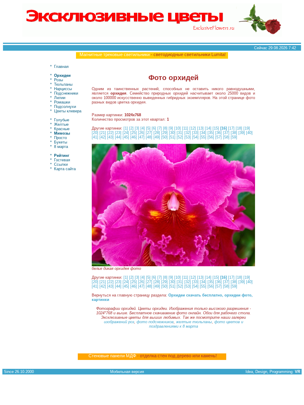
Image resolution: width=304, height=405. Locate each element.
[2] (131, 128)
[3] (137, 128)
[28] (156, 132)
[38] (234, 132)
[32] (187, 132)
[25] (133, 132)
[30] (172, 132)
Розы (58, 80)
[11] (185, 128)
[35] (211, 132)
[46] (133, 137)
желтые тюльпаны (194, 322)
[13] (200, 128)
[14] (208, 128)
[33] (195, 132)
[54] (195, 137)
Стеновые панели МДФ (112, 355)
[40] (249, 132)
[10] (177, 128)
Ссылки (61, 164)
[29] (164, 132)
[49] (156, 137)
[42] (102, 137)
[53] (187, 137)
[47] (141, 137)
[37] (226, 132)
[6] (154, 128)
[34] (203, 132)
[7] (159, 128)
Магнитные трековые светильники (115, 54)
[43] (110, 137)
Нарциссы (63, 89)
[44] (118, 137)
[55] (203, 137)
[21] (102, 132)
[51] (172, 137)
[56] (211, 137)
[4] (142, 128)
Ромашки (62, 102)
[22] (110, 132)
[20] (95, 132)
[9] (171, 128)
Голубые (61, 120)
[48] (149, 137)
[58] (226, 137)
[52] (180, 137)
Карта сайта (65, 169)
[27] (149, 132)
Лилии (59, 97)
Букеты (60, 142)
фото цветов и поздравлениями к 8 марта (196, 324)
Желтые (61, 124)
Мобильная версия (127, 371)
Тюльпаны (63, 84)
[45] (126, 137)
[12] (192, 128)
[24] (126, 132)
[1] (126, 128)
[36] (218, 132)
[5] (148, 128)
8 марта (61, 146)
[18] (239, 128)
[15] (216, 128)
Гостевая (62, 160)
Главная (61, 66)
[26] (141, 132)
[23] (118, 132)
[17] (231, 128)
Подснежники (66, 93)
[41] (95, 137)
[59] (234, 137)
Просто (60, 137)
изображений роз (119, 322)
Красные (61, 129)
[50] (164, 137)
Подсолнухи (65, 106)
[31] (180, 132)
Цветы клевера (67, 111)
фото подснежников (155, 322)
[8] (165, 128)
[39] (241, 132)
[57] (218, 137)
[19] (246, 128)
